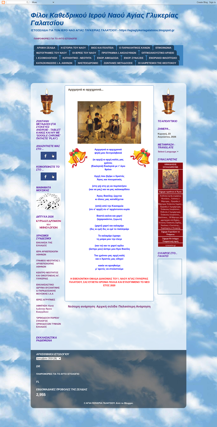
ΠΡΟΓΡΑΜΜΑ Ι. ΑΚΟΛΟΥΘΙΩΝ (119, 52)
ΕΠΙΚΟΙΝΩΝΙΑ (163, 47)
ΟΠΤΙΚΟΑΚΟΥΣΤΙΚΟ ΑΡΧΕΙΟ (158, 52)
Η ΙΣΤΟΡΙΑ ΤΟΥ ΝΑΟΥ (73, 47)
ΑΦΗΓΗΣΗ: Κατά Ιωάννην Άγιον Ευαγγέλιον (45, 309)
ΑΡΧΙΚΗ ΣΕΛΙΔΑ (46, 47)
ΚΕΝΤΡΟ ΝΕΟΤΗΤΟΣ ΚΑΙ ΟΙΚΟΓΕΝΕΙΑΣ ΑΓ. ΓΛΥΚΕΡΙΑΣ (47, 275)
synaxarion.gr (170, 245)
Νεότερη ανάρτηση (81, 306)
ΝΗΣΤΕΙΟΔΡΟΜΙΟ (88, 63)
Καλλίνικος (163, 217)
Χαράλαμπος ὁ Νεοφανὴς (170, 228)
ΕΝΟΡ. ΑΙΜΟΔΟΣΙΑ (108, 58)
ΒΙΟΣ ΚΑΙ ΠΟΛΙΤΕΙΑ (102, 47)
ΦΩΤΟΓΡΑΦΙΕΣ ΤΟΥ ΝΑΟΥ (51, 52)
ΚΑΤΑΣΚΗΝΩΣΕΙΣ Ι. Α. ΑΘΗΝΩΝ (54, 63)
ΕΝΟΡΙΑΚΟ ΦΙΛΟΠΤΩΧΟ (163, 58)
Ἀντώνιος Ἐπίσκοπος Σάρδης (170, 223)
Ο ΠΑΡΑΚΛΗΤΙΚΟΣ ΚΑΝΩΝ (134, 47)
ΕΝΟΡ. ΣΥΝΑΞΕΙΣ (133, 58)
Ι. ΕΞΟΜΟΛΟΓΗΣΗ (46, 58)
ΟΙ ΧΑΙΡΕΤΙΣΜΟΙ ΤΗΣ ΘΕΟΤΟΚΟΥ (157, 63)
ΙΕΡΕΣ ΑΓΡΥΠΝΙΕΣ (45, 300)
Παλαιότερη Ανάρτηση (135, 306)
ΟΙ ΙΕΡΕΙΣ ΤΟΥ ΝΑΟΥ (84, 52)
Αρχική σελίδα (106, 306)
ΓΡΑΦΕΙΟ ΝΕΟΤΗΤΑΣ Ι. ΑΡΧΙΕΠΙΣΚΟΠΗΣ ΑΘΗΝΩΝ (48, 263)
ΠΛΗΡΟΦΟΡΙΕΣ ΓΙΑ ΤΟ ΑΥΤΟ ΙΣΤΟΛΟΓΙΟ (55, 38)
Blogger (128, 403)
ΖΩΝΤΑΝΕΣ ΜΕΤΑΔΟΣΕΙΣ (118, 63)
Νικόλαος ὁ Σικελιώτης (170, 225)
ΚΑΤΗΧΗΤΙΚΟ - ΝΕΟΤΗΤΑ (77, 58)
